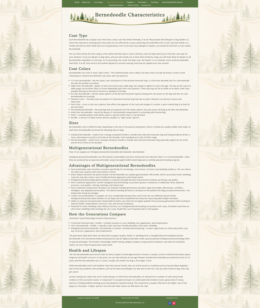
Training (154, 2)
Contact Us (146, 5)
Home (77, 2)
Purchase (142, 2)
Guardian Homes (116, 5)
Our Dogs (98, 2)
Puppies (130, 2)
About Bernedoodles (115, 2)
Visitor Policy (133, 5)
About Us (86, 2)
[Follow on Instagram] (174, 303)
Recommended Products (172, 2)
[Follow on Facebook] (169, 303)
